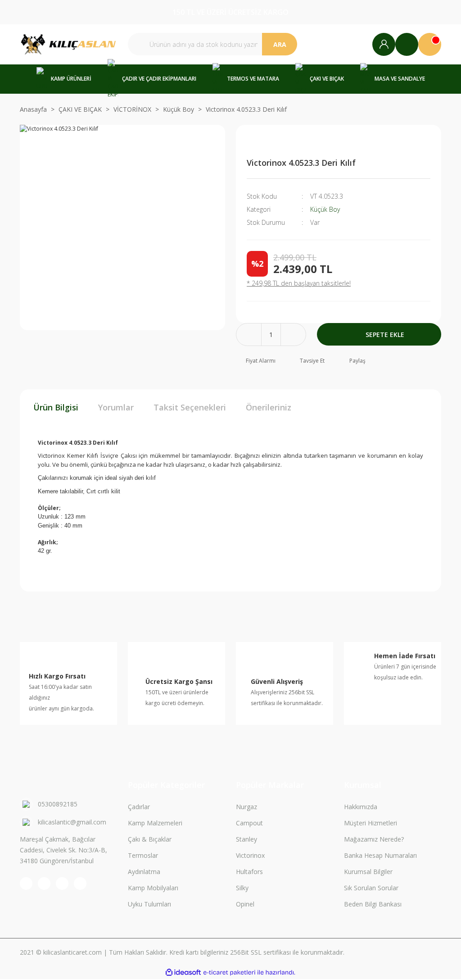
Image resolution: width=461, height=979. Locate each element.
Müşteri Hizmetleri (370, 823)
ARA (279, 44)
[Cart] (429, 44)
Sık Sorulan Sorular (371, 887)
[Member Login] (383, 44)
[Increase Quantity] (293, 334)
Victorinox (250, 855)
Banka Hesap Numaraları (380, 855)
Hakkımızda (360, 806)
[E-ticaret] (229, 972)
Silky (242, 887)
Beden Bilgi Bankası (373, 904)
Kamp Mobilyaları (153, 887)
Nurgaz (246, 806)
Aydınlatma (144, 871)
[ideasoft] (183, 972)
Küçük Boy (325, 209)
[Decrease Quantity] (248, 334)
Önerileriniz (268, 407)
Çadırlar (139, 806)
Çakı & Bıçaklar (150, 839)
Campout (249, 823)
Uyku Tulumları (149, 904)
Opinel (245, 904)
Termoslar (143, 855)
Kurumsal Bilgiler (368, 871)
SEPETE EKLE (385, 334)
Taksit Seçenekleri (190, 407)
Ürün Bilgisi (55, 407)
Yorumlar (116, 407)
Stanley (246, 839)
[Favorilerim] (406, 44)
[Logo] (68, 44)
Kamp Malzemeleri (155, 823)
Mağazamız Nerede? (374, 839)
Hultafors (249, 871)
